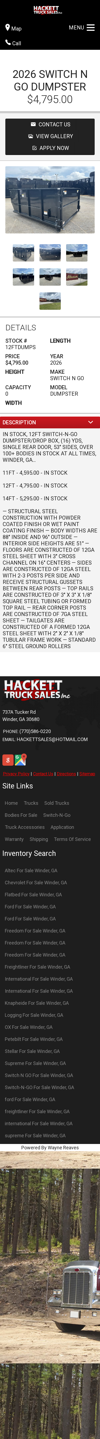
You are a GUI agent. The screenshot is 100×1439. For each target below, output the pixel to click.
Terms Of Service (72, 839)
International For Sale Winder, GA (39, 979)
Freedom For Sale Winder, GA (35, 931)
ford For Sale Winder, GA (30, 1099)
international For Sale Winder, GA (39, 1123)
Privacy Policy (16, 773)
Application (62, 827)
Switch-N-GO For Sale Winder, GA (39, 1087)
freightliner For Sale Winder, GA (37, 1111)
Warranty (14, 839)
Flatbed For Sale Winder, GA (33, 894)
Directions (66, 773)
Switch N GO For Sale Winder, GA (39, 1075)
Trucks (31, 803)
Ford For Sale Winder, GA (30, 906)
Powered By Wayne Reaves (50, 1147)
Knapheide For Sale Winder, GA (37, 1003)
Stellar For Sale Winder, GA (32, 1051)
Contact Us (43, 773)
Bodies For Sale (21, 815)
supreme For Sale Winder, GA (35, 1135)
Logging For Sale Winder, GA (34, 1015)
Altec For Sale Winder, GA (31, 870)
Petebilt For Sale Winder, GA (34, 1039)
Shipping (39, 839)
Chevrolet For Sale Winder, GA (36, 882)
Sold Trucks (56, 803)
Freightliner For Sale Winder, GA (37, 967)
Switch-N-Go (56, 815)
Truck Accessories (25, 827)
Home (11, 803)
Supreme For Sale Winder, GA (35, 1063)
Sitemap (87, 773)
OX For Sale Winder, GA (29, 1027)
